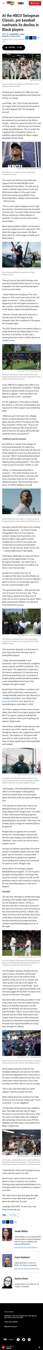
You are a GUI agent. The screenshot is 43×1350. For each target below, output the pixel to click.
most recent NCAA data (12, 701)
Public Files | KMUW (11, 1322)
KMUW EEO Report (10, 1326)
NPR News (13, 1215)
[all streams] (40, 1347)
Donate (36, 3)
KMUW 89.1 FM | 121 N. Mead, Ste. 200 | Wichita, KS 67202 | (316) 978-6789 (20, 1316)
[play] (3, 1347)
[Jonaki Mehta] (7, 1234)
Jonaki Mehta (14, 34)
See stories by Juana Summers (26, 1268)
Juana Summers (22, 1257)
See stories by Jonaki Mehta (25, 1247)
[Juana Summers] (7, 1260)
